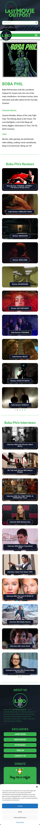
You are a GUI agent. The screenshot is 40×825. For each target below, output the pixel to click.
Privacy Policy (20, 822)
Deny (20, 812)
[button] (37, 787)
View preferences (20, 817)
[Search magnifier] (36, 22)
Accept (20, 806)
